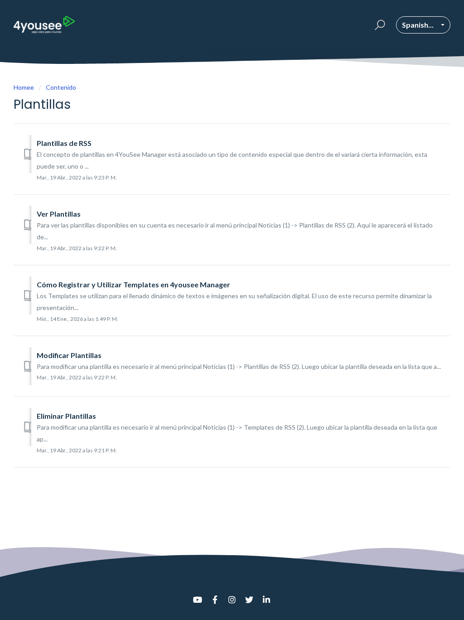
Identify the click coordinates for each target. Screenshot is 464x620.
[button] (378, 25)
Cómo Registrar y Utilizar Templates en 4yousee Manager (133, 284)
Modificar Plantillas (69, 355)
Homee (24, 87)
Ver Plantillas (59, 213)
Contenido (61, 87)
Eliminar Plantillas (66, 416)
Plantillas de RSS (64, 143)
